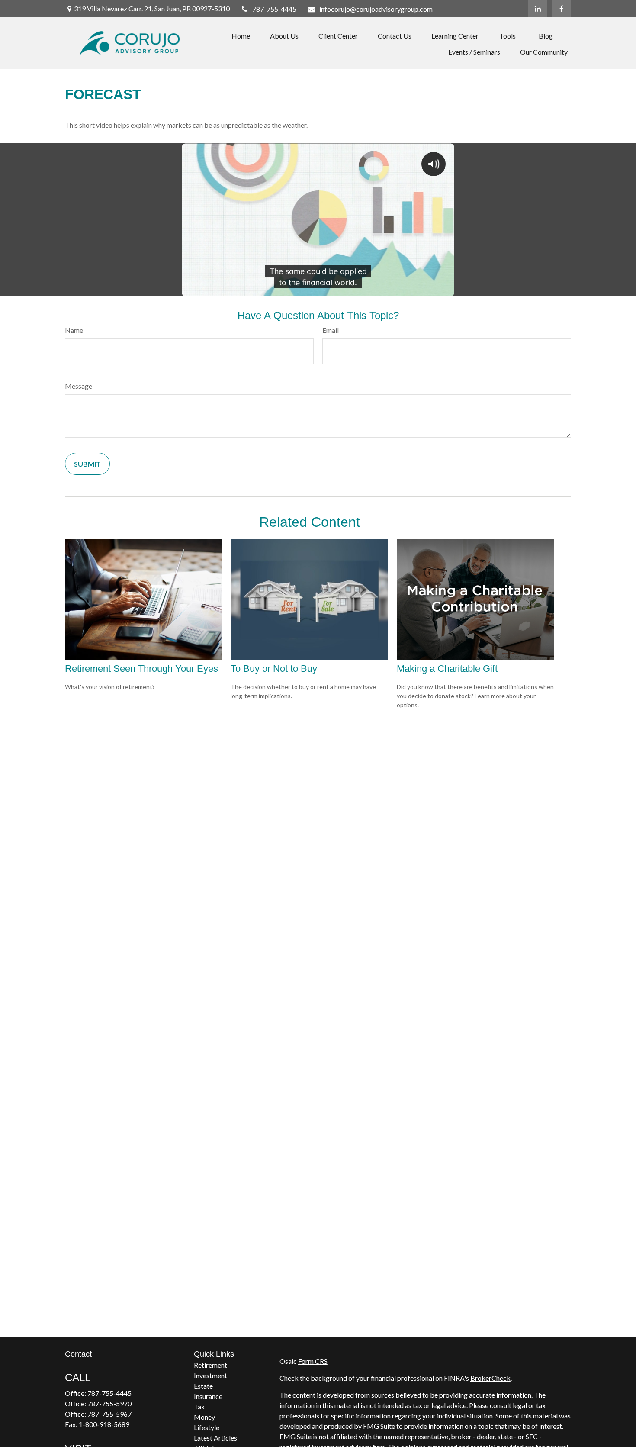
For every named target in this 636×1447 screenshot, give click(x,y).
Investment (210, 1375)
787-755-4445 (274, 9)
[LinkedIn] (537, 8)
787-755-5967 (109, 1414)
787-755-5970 (109, 1403)
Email (330, 330)
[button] (241, 35)
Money (204, 1417)
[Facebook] (561, 8)
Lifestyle (206, 1427)
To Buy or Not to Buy (274, 668)
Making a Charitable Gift (447, 668)
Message (78, 386)
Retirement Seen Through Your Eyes (141, 668)
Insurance (208, 1396)
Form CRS (313, 1361)
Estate (203, 1386)
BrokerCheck (490, 1378)
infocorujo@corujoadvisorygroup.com (376, 9)
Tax (199, 1406)
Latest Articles (215, 1438)
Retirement (210, 1365)
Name (74, 330)
